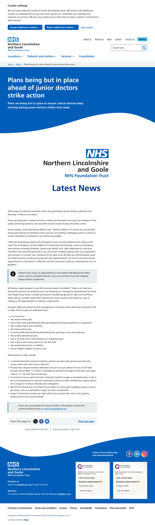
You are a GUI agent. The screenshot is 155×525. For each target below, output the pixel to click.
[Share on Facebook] (41, 421)
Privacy (73, 508)
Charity (142, 39)
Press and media (118, 508)
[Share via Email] (47, 421)
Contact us (130, 39)
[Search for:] (127, 47)
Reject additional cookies (60, 27)
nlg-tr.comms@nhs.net (55, 408)
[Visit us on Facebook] (129, 454)
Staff (131, 508)
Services (66, 56)
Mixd (26, 520)
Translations (101, 508)
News (109, 39)
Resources (99, 39)
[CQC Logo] (85, 468)
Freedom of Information (20, 508)
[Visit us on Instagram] (144, 454)
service (61, 494)
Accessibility (86, 508)
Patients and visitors (41, 56)
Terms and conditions (46, 508)
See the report (86, 491)
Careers (118, 39)
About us (87, 39)
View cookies (87, 27)
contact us (22, 484)
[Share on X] (35, 421)
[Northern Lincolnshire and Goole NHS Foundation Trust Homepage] (23, 44)
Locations (14, 56)
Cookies (63, 508)
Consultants (86, 56)
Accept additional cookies (23, 27)
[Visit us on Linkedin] (137, 454)
